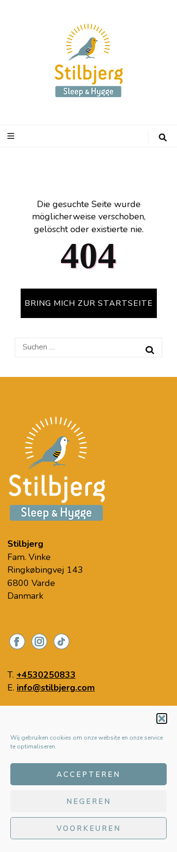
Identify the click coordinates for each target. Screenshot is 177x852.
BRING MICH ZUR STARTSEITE (89, 303)
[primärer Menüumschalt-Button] (12, 136)
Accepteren (88, 774)
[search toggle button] (163, 137)
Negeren (88, 801)
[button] (162, 718)
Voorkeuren (89, 828)
